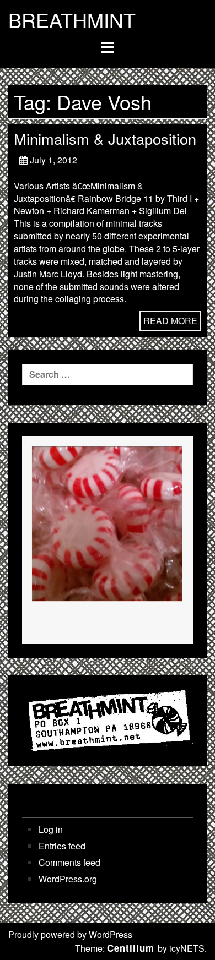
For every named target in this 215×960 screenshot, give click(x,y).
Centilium (130, 947)
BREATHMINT (72, 20)
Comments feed (69, 863)
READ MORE (170, 320)
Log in (51, 829)
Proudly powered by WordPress (70, 934)
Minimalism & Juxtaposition (105, 138)
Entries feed (62, 846)
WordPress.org (68, 879)
